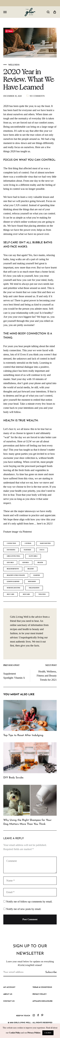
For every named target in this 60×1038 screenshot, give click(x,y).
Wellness (14, 65)
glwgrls (25, 562)
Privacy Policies (34, 1033)
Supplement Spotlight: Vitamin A (14, 675)
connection (11, 543)
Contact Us (8, 1001)
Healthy (31, 569)
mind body (32, 581)
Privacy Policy (39, 994)
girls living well (13, 556)
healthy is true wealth (16, 575)
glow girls (33, 556)
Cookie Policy (14, 1033)
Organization (34, 588)
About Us (7, 994)
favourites (11, 550)
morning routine (13, 588)
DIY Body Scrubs (13, 777)
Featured (27, 550)
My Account (9, 987)
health (40, 562)
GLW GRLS (10, 562)
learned (36, 575)
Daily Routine (45, 543)
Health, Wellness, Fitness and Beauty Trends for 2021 (47, 675)
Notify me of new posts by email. (23, 909)
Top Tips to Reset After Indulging (23, 735)
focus (42, 550)
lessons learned (13, 581)
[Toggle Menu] (5, 12)
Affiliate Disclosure (42, 1001)
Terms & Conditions (42, 987)
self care (10, 594)
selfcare (26, 594)
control (28, 543)
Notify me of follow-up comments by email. (29, 901)
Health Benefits (13, 569)
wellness (42, 594)
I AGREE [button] (48, 1033)
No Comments (37, 96)
